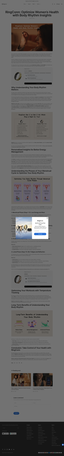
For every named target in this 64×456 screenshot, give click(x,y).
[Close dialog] (47, 218)
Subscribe (40, 234)
